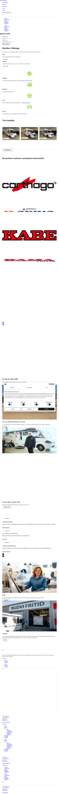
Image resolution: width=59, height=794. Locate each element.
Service (6, 727)
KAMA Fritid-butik (26, 102)
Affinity (23, 80)
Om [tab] (46, 387)
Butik (6, 20)
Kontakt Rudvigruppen (6, 12)
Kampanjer (7, 735)
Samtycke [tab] (12, 387)
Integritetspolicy (5, 792)
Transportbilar (9, 732)
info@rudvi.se (4, 720)
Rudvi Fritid (4, 6)
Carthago (19, 80)
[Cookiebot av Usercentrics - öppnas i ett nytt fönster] (49, 384)
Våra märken (7, 19)
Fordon (6, 18)
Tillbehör (8, 733)
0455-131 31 (4, 759)
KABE (26, 80)
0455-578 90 (4, 718)
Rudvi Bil (4, 4)
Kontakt (6, 23)
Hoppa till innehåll (3, 0)
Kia (5, 728)
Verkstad (6, 21)
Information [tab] (29, 387)
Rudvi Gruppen (5, 2)
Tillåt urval (29, 409)
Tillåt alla (46, 409)
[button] (29, 323)
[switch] (23, 404)
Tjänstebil (8, 730)
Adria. (31, 80)
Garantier (6, 736)
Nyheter (3, 10)
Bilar (5, 726)
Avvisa (12, 409)
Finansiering (7, 22)
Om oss (3, 8)
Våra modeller (9, 731)
